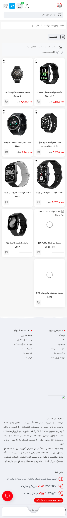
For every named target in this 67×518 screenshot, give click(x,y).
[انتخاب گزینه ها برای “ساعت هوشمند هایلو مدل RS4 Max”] (6, 202)
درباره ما (29, 357)
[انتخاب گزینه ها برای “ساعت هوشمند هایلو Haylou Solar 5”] (6, 102)
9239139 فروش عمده (40, 493)
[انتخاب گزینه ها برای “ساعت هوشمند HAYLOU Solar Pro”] (38, 252)
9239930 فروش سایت (38, 486)
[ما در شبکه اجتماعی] (12, 6)
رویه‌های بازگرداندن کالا (23, 344)
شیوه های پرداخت (58, 357)
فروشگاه (62, 335)
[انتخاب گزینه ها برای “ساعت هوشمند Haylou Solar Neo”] (6, 152)
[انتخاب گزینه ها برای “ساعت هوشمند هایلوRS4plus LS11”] (38, 302)
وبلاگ (63, 340)
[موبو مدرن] (59, 5)
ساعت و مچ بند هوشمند (53, 25)
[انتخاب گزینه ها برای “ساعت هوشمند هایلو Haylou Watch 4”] (38, 102)
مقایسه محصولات (58, 349)
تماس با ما (27, 353)
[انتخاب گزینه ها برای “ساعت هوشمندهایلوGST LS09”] (6, 252)
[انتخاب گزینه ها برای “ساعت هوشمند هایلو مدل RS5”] (38, 202)
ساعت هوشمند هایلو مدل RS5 (49, 193)
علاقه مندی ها (59, 353)
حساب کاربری (26, 335)
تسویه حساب (26, 349)
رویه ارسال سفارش (24, 340)
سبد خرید (61, 344)
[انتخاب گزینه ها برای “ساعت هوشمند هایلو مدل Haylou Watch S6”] (38, 152)
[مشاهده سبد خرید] (20, 6)
